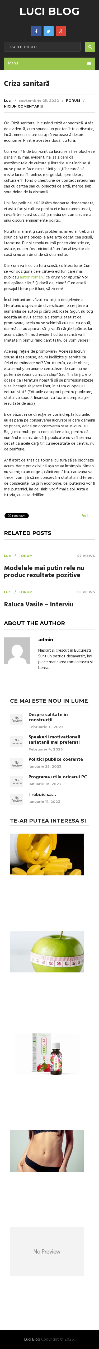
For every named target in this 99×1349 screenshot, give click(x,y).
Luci (8, 100)
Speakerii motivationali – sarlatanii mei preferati (56, 740)
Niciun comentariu (23, 106)
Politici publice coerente (56, 759)
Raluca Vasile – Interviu (38, 604)
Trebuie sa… (42, 795)
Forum (73, 100)
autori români (32, 277)
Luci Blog (50, 11)
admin (45, 640)
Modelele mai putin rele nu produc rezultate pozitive (44, 572)
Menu (13, 63)
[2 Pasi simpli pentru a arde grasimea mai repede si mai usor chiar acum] (47, 1151)
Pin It (85, 516)
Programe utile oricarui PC (58, 777)
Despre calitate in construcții (48, 717)
